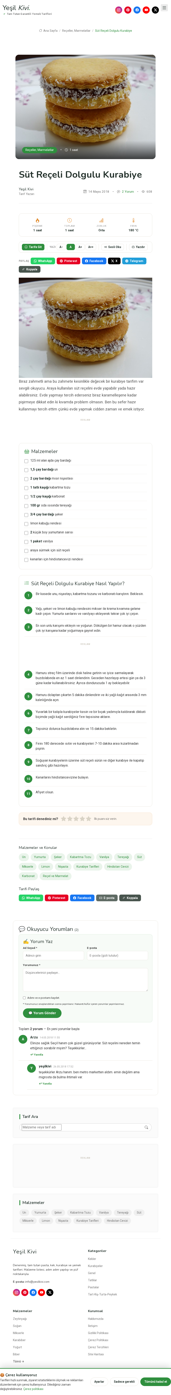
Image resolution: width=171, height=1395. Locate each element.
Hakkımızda (95, 1318)
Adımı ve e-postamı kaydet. (43, 997)
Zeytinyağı (20, 1318)
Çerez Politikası (98, 1340)
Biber (16, 1354)
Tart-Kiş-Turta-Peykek (102, 1294)
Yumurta (40, 857)
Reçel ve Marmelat (55, 876)
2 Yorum (128, 192)
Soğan (17, 1325)
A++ (90, 247)
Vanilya (104, 857)
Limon (45, 866)
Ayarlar (99, 1381)
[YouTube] (146, 10)
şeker (46, 514)
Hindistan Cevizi (118, 866)
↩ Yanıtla (36, 1054)
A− (61, 247)
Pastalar (93, 1287)
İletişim (93, 1325)
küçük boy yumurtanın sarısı (51, 532)
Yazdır (140, 247)
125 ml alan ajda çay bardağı (50, 460)
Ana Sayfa (50, 31)
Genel (92, 1273)
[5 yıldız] (89, 819)
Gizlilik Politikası (98, 1333)
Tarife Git (35, 247)
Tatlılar (92, 1280)
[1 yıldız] (64, 819)
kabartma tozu (50, 487)
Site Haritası (96, 1354)
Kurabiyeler (95, 1266)
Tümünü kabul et (155, 1381)
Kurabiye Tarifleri (88, 866)
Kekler (92, 1258)
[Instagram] (118, 10)
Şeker (58, 857)
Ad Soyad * (30, 947)
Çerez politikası (33, 1389)
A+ (80, 247)
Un (24, 857)
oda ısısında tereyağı (51, 505)
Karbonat (28, 876)
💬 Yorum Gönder (42, 1013)
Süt (139, 857)
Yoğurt (17, 1347)
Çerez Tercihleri (98, 1347)
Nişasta (63, 866)
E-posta (92, 947)
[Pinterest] (127, 10)
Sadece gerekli (124, 1381)
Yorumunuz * (31, 965)
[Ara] (146, 1127)
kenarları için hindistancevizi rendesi (56, 559)
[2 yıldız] (70, 819)
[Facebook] (137, 10)
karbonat (47, 496)
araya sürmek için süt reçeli (50, 550)
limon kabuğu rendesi (45, 523)
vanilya (41, 541)
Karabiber (19, 1340)
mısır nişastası (51, 478)
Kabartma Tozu (80, 857)
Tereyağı (123, 857)
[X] (155, 10)
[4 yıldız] (82, 819)
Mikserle (27, 866)
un (44, 469)
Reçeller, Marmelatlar (76, 31)
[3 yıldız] (76, 819)
